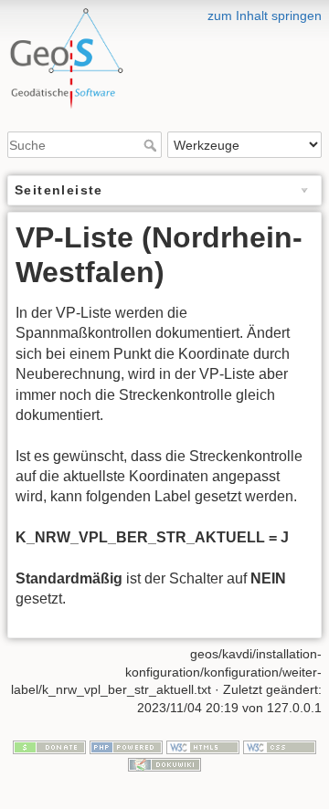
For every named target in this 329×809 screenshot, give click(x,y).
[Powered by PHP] (126, 746)
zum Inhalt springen (264, 15)
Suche (152, 145)
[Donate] (49, 746)
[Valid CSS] (279, 746)
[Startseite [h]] (164, 11)
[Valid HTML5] (202, 746)
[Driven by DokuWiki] (164, 764)
